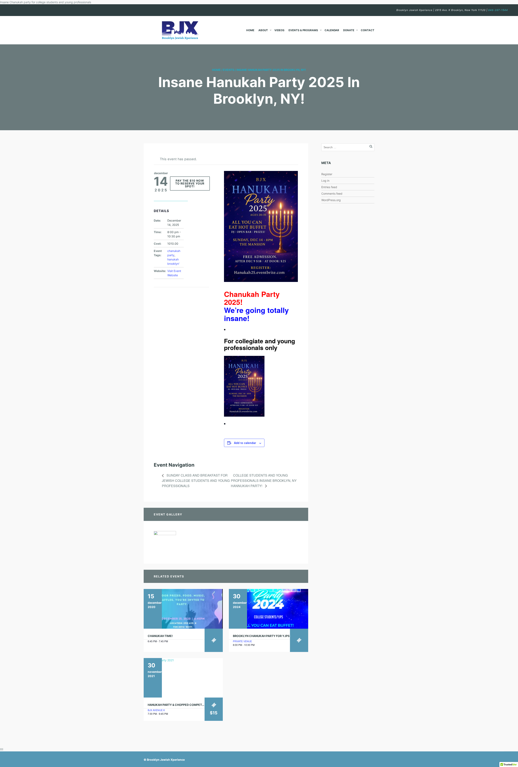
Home (250, 30)
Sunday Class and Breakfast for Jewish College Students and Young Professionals (196, 480)
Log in (325, 180)
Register (326, 174)
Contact (367, 30)
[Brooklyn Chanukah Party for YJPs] (268, 609)
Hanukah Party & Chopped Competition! (179, 704)
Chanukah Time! (160, 636)
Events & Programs (303, 30)
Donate (348, 30)
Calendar (332, 30)
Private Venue (242, 641)
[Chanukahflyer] (165, 542)
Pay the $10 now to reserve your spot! (189, 183)
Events (228, 69)
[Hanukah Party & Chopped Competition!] (183, 678)
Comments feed (331, 193)
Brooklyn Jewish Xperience (166, 759)
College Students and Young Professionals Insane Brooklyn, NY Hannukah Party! (264, 480)
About (263, 30)
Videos (279, 30)
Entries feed (329, 187)
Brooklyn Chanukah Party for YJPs (261, 636)
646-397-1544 (498, 10)
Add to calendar (245, 443)
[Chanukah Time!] (183, 609)
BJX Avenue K (156, 710)
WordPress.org (331, 200)
